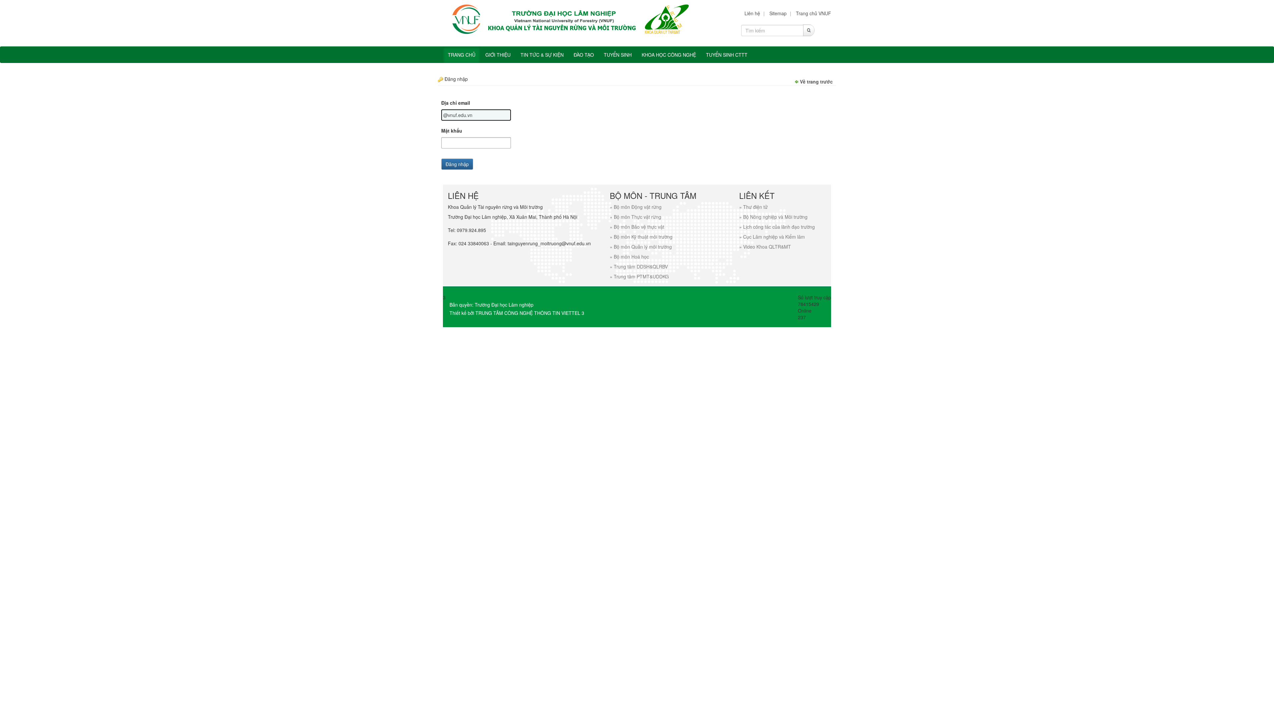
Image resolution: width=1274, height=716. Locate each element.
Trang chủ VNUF (813, 13)
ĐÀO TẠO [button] (584, 54)
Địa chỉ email (455, 102)
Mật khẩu (451, 130)
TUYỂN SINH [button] (618, 54)
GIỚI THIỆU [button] (498, 54)
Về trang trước (816, 81)
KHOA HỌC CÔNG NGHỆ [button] (669, 54)
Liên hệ (752, 13)
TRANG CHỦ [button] (461, 54)
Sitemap (778, 13)
